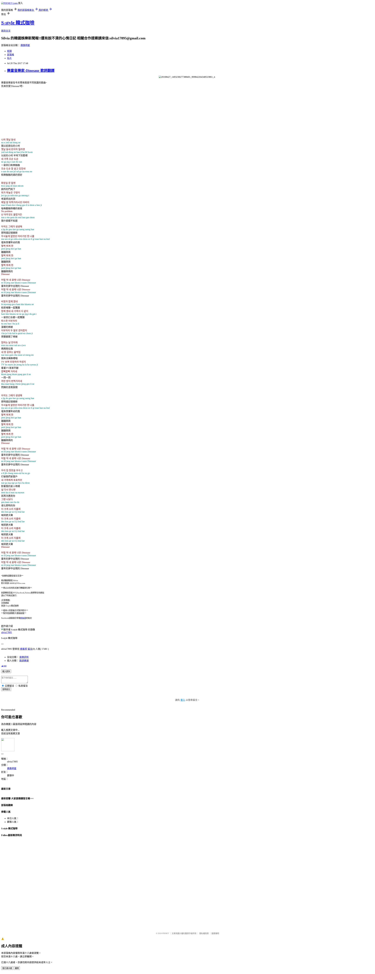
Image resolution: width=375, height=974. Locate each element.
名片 (9, 58)
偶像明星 (25, 45)
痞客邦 (23, 649)
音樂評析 (24, 657)
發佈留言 (6, 689)
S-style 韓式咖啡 (17, 22)
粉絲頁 (23, 618)
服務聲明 (215, 933)
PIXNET (165, 933)
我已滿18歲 (7, 968)
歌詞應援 (24, 660)
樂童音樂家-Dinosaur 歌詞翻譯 (30, 70)
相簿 (9, 51)
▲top (3, 666)
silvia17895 (6, 632)
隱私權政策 (204, 933)
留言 (30, 649)
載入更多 (6, 671)
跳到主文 (6, 31)
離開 (17, 968)
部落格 (10, 54)
